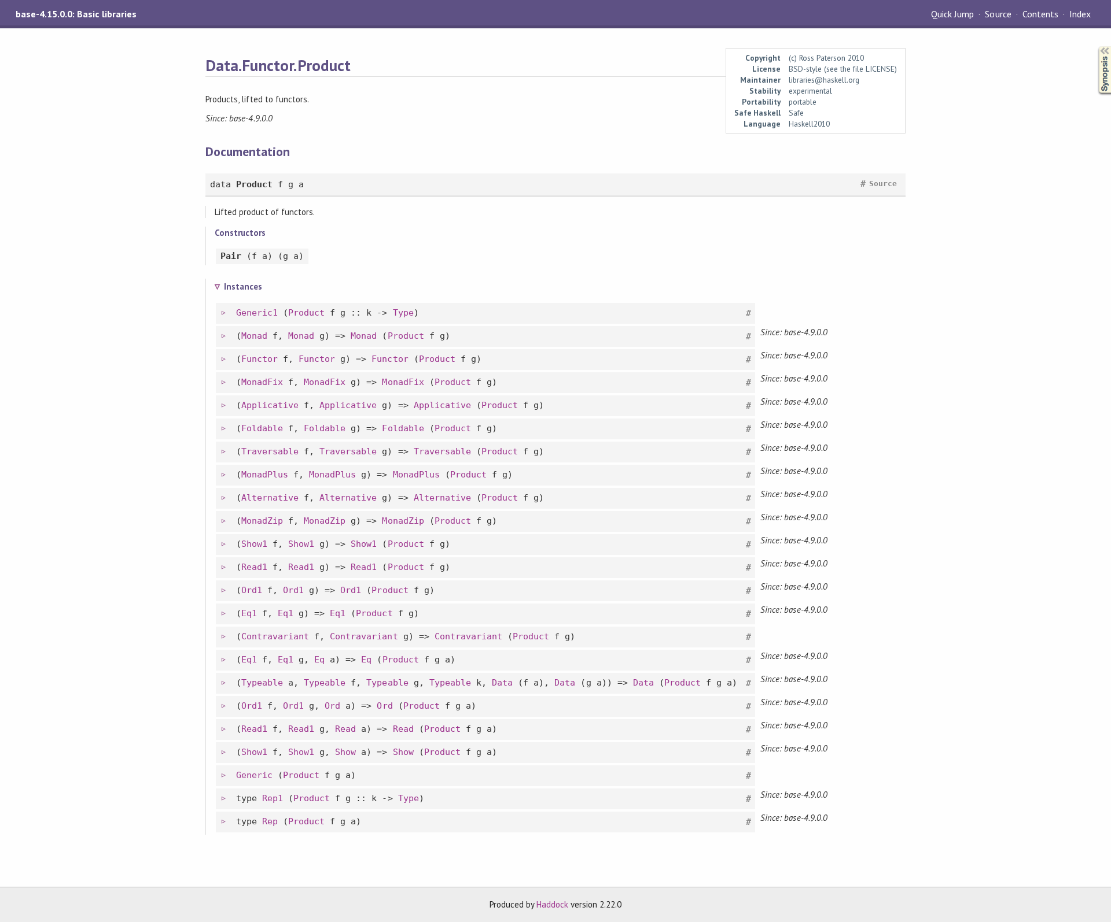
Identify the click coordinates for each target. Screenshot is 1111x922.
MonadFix (262, 382)
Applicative (270, 405)
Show (345, 752)
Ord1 (251, 590)
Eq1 (249, 613)
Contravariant (275, 636)
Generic (254, 775)
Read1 (254, 567)
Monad (254, 336)
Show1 (254, 544)
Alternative (270, 498)
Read (345, 729)
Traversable (270, 451)
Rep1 (272, 798)
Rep (270, 821)
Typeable (262, 682)
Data (502, 682)
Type (403, 313)
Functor (259, 359)
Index (1080, 14)
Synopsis (1095, 46)
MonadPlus (264, 474)
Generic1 (257, 313)
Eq (319, 659)
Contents (1040, 14)
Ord (332, 706)
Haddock (552, 904)
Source (998, 14)
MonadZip (262, 521)
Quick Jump (952, 14)
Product (306, 313)
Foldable (262, 428)
